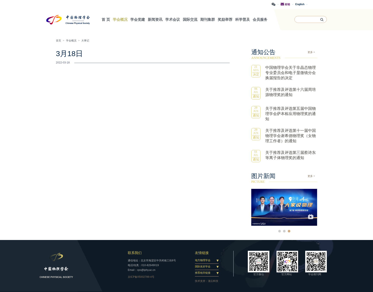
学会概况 (71, 40)
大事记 (85, 40)
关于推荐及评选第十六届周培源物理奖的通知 (290, 92)
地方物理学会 (202, 260)
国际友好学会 (202, 266)
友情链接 (202, 253)
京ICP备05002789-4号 (141, 276)
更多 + (311, 52)
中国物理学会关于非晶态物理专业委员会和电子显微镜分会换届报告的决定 (290, 72)
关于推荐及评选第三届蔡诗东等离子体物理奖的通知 (290, 155)
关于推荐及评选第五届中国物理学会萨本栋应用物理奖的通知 (290, 113)
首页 (58, 40)
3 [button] (289, 231)
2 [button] (284, 231)
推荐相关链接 (202, 272)
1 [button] (279, 231)
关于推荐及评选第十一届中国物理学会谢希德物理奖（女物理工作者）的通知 (290, 135)
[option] (284, 207)
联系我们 (135, 253)
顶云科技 (213, 281)
